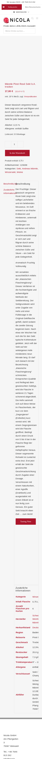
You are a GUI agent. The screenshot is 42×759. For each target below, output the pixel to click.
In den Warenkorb (17, 153)
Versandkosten (30, 96)
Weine (20, 172)
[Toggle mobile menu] (37, 18)
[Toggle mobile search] (32, 18)
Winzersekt (10, 172)
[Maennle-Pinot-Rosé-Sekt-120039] (21, 59)
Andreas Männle (30, 168)
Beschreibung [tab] (8, 184)
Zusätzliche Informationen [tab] (8, 191)
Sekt (19, 168)
